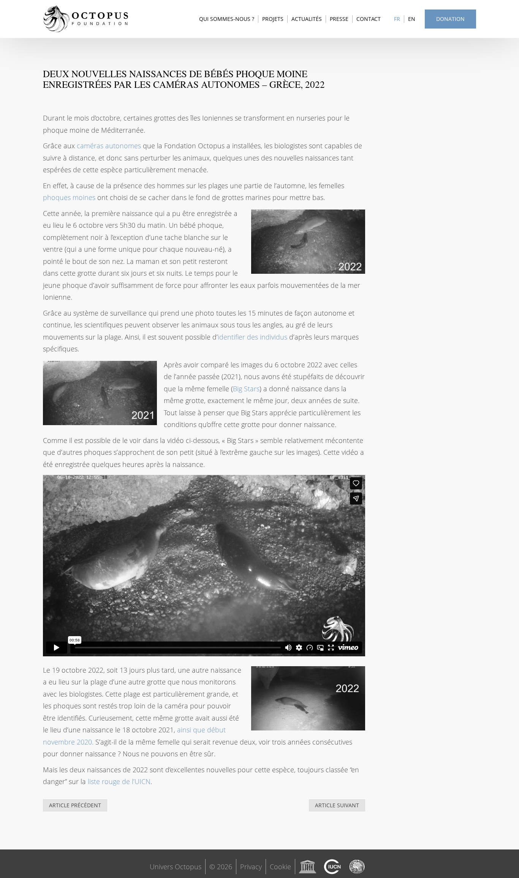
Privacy (251, 866)
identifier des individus (252, 336)
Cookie (280, 866)
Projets (272, 18)
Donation (450, 18)
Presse (339, 18)
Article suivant (337, 805)
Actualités (306, 18)
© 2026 (220, 866)
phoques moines (69, 197)
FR (397, 18)
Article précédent (75, 805)
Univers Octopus (175, 866)
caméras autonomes (109, 145)
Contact (368, 18)
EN (411, 18)
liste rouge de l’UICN (119, 781)
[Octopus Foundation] (85, 19)
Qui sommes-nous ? (226, 18)
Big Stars (246, 388)
